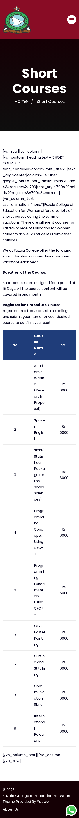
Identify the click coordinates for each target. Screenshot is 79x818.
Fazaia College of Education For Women (38, 795)
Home (21, 101)
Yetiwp (43, 801)
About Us (11, 809)
